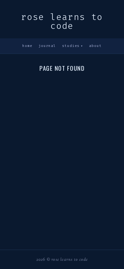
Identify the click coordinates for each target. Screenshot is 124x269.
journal (47, 45)
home (27, 45)
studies (72, 45)
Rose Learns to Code (62, 21)
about (95, 45)
